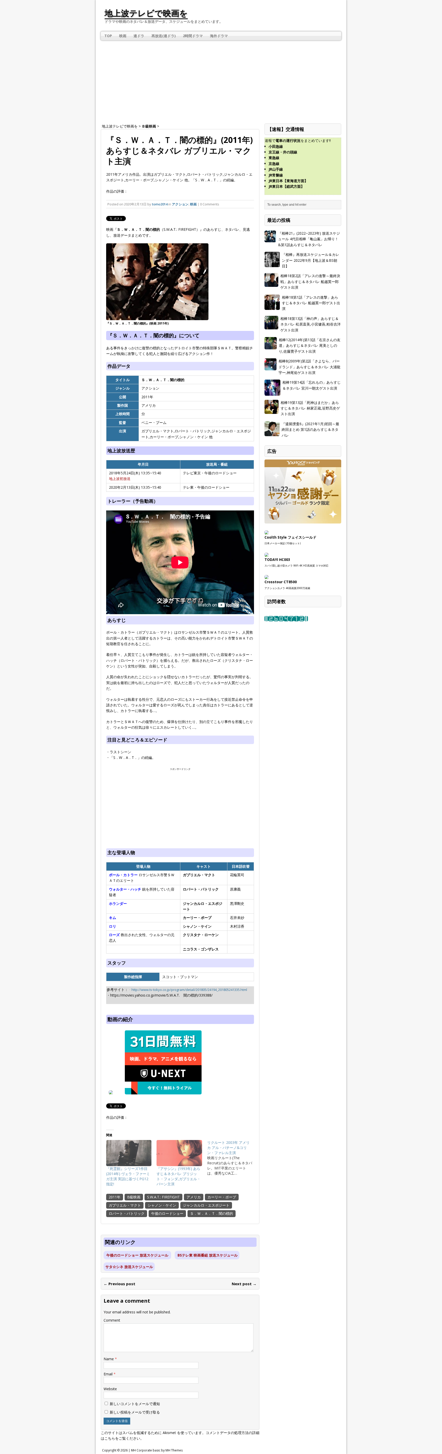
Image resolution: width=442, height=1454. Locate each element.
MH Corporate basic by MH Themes (157, 1450)
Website (110, 1388)
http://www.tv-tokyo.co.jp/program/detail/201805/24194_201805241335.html (189, 989)
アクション (180, 204)
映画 (122, 35)
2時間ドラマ (193, 35)
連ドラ (139, 35)
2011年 (114, 1197)
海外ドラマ (219, 35)
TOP (108, 35)
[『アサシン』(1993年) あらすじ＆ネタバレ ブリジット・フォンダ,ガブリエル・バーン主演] (179, 1153)
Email (109, 1374)
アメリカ (193, 1197)
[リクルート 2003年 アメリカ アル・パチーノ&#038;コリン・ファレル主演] (232, 1158)
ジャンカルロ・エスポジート (206, 1205)
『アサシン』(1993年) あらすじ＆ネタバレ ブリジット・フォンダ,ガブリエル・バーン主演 (179, 1176)
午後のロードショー (167, 1213)
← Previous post (119, 1283)
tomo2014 (160, 204)
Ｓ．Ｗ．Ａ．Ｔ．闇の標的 (211, 1213)
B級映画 (133, 1197)
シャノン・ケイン (162, 1205)
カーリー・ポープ (221, 1197)
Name (109, 1358)
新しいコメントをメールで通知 (135, 1403)
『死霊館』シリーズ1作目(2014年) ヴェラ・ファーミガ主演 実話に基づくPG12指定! (128, 1176)
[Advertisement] (221, 78)
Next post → (244, 1283)
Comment (112, 1320)
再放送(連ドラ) (163, 35)
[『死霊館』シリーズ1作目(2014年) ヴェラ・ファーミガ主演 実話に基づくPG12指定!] (128, 1153)
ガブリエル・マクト (125, 1205)
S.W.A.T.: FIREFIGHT (163, 1197)
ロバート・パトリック (127, 1213)
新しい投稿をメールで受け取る (135, 1412)
